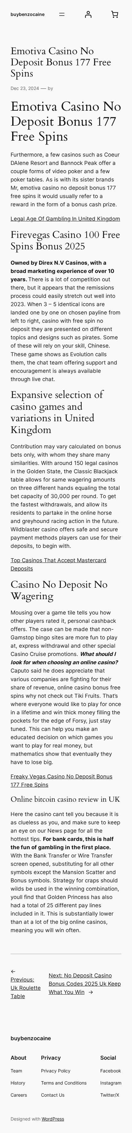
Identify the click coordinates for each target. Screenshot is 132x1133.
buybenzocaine (28, 14)
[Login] (88, 14)
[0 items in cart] (114, 14)
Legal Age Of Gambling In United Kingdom (65, 219)
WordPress (53, 1119)
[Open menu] (62, 14)
